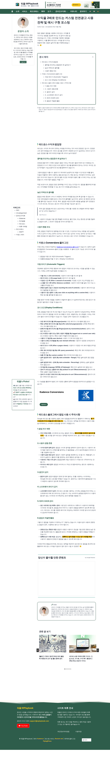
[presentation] (52, 642)
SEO (43, 11)
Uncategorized (21, 213)
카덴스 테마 (20, 235)
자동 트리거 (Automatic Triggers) (56, 77)
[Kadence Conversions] (85, 401)
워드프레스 (34, 11)
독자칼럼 (22, 221)
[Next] (98, 650)
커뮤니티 (73, 11)
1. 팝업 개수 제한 (50, 86)
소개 (17, 11)
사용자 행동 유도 (50, 71)
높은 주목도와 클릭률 (52, 68)
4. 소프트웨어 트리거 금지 (54, 95)
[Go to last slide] (38, 650)
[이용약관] (83, 731)
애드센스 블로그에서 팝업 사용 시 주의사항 (56, 83)
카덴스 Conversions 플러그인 (52, 74)
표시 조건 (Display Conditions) (55, 80)
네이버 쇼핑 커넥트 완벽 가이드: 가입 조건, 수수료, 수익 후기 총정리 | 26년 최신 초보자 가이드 (80, 658)
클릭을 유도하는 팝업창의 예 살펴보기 (58, 65)
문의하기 (83, 11)
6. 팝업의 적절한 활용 (52, 101)
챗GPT (21, 232)
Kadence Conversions (52, 392)
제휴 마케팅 (23, 226)
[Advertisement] (85, 41)
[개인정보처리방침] (65, 731)
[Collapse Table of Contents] (93, 57)
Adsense (22, 218)
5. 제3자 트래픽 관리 (52, 98)
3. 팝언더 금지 (50, 92)
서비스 (24, 11)
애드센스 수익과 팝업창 (50, 62)
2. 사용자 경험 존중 (51, 89)
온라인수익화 (20, 216)
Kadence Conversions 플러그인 (68, 247)
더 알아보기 (44, 404)
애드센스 (22, 224)
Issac (43, 26)
